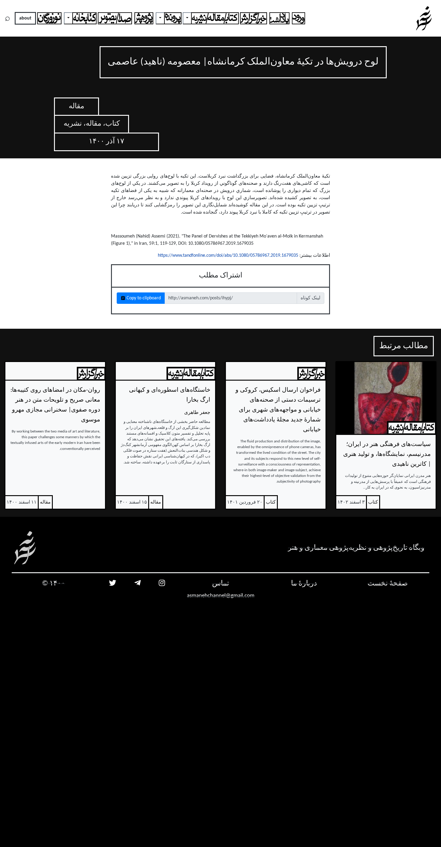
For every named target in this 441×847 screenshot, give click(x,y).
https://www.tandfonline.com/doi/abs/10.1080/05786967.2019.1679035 (228, 255)
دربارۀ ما (304, 583)
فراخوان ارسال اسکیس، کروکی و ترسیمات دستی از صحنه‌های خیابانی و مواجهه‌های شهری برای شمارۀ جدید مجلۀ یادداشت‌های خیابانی (278, 410)
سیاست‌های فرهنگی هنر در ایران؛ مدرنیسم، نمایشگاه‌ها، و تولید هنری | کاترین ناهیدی (387, 454)
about (25, 18)
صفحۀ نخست (388, 583)
